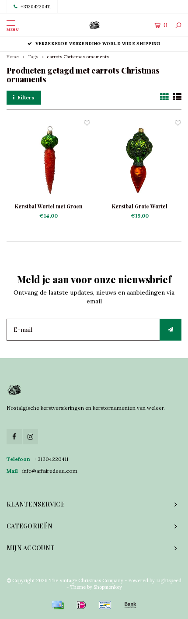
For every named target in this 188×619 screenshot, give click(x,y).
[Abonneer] (170, 330)
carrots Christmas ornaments (78, 57)
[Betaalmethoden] (58, 605)
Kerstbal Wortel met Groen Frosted (49, 207)
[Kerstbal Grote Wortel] (139, 160)
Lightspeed (168, 580)
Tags (33, 57)
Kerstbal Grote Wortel (139, 206)
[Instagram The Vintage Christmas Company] (30, 436)
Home (13, 57)
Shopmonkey (108, 587)
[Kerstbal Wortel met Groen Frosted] (48, 160)
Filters (26, 97)
